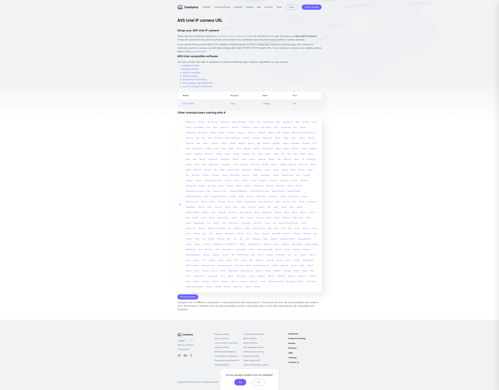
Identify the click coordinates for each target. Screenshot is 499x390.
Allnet (313, 165)
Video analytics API (251, 360)
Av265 (242, 244)
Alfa (279, 159)
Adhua (286, 133)
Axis (236, 260)
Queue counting (221, 338)
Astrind (219, 234)
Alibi (204, 165)
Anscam (221, 202)
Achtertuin (246, 127)
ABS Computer (192, 265)
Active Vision (199, 276)
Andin (290, 186)
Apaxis (261, 207)
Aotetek (252, 207)
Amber (276, 175)
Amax (224, 175)
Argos (308, 218)
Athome (307, 234)
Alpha (222, 170)
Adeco (231, 276)
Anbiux (196, 281)
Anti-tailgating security (253, 347)
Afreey (233, 143)
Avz (204, 260)
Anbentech (258, 186)
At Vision (287, 234)
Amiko (236, 180)
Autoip (189, 244)
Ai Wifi (216, 149)
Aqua (203, 218)
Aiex (224, 149)
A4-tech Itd (213, 122)
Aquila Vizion (223, 218)
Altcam (302, 170)
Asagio (202, 228)
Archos (250, 218)
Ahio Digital (197, 149)
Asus (257, 234)
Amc (298, 175)
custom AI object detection (197, 86)
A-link (235, 165)
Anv (294, 202)
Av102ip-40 (218, 244)
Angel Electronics (219, 196)
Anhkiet (215, 281)
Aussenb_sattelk (287, 239)
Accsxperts (199, 127)
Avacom (267, 244)
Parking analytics (221, 365)
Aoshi (235, 207)
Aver (218, 250)
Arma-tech (233, 223)
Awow (248, 287)
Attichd (221, 239)
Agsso (285, 143)
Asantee (221, 228)
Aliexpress (226, 165)
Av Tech (206, 244)
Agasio (251, 143)
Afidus (224, 143)
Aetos (205, 143)
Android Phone (278, 191)
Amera (199, 180)
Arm (224, 223)
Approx (303, 212)
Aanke (304, 271)
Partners (249, 7)
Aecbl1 (278, 138)
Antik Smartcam (266, 202)
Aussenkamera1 (304, 239)
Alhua (296, 159)
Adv (210, 138)
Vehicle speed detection (225, 352)
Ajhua (276, 154)
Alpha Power (233, 170)
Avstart (227, 287)
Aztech (297, 260)
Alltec (223, 271)
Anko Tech (261, 196)
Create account (311, 7)
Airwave (245, 154)
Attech (211, 239)
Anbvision (280, 186)
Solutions (207, 7)
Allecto (274, 165)
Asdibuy (277, 271)
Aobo (209, 207)
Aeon (294, 138)
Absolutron (287, 122)
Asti (204, 234)
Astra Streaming (276, 281)
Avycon (196, 260)
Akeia (311, 154)
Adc (278, 133)
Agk (258, 143)
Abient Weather (239, 122)
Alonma (208, 170)
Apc (269, 207)
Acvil (223, 276)
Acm (256, 127)
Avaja (276, 244)
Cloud (279, 7)
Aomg (227, 207)
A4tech (201, 122)
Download (238, 7)
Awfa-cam (238, 287)
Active (221, 133)
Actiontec (203, 133)
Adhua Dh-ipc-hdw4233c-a (304, 133)
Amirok (245, 180)
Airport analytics (250, 343)
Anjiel (241, 196)
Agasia (242, 143)
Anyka (268, 271)
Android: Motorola (261, 265)
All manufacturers (188, 297)
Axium (243, 260)
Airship (304, 149)
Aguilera (306, 143)
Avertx (251, 250)
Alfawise (287, 159)
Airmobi (295, 149)
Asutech (265, 234)
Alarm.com (213, 159)
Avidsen (296, 250)
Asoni (297, 228)
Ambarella (265, 175)
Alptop (285, 170)
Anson (231, 202)
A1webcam (190, 122)
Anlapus (225, 281)
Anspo (239, 202)
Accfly (188, 127)
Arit (208, 223)
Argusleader (199, 223)
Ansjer (275, 265)
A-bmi (251, 122)
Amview (304, 180)
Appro (294, 212)
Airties (219, 154)
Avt (295, 255)
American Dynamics (213, 180)
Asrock (314, 228)
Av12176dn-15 (231, 244)
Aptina (195, 218)
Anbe (188, 281)
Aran (242, 218)
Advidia (246, 138)
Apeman (284, 265)
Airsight (313, 149)
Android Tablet (294, 191)
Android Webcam (193, 196)
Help (259, 7)
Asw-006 (276, 234)
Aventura (209, 250)
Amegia (189, 180)
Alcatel (236, 159)
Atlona (301, 281)
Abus (298, 122)
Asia (270, 228)
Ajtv (289, 154)
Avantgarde (297, 244)
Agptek (266, 143)
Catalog (292, 358)
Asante (211, 228)
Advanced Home (232, 138)
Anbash (230, 186)
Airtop (227, 154)
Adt (203, 138)
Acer (215, 127)
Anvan (301, 202)
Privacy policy (183, 349)
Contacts (268, 7)
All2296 (265, 165)
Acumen (231, 133)
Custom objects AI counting (255, 365)
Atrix (197, 239)
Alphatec (258, 170)
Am (187, 175)
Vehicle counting (221, 347)
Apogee (222, 212)
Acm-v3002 (266, 127)
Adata (271, 133)
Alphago (281, 276)
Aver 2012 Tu (228, 250)
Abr (258, 122)
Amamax (196, 175)
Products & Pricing (222, 7)
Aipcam (247, 149)
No (259, 382)
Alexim (271, 159)
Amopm (262, 180)
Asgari (247, 228)
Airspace (198, 154)
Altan (293, 170)
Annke (304, 196)
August (310, 265)
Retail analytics (250, 338)
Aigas (231, 149)
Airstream (209, 154)
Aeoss (302, 138)
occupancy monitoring (194, 79)
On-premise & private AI (253, 334)
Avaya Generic (311, 244)
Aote (243, 207)
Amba (255, 175)
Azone (279, 260)
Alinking (244, 165)
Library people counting (253, 352)
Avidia (287, 250)
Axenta (212, 260)
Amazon (246, 175)
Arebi (302, 265)
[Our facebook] (191, 355)
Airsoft (188, 154)
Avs (289, 255)
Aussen (274, 239)
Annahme (273, 196)
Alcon (244, 159)
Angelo (233, 196)
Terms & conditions (185, 345)
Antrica (286, 202)
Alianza (189, 165)
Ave (200, 250)
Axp (251, 260)
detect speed (190, 76)
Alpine (276, 170)
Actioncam (190, 133)
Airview (236, 154)
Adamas (251, 133)
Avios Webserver (193, 255)
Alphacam (246, 170)
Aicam (252, 276)
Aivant (268, 154)
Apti (187, 218)
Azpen (288, 260)
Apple (256, 212)
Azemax (270, 260)
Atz (241, 239)
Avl (233, 255)
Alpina (267, 170)
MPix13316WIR (188, 104)
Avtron (312, 255)
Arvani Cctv (191, 228)
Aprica (294, 265)
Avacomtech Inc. (225, 265)
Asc (229, 228)
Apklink (300, 207)
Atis (315, 234)
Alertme (262, 159)
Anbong (269, 186)
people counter (191, 65)
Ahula (248, 265)
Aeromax (190, 143)
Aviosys (206, 255)
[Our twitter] (179, 355)
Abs (278, 122)
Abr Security (268, 122)
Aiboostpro (241, 276)
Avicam (278, 250)
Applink (278, 212)
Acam (314, 122)
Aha (314, 143)
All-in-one (303, 165)
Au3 (247, 239)
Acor (276, 127)
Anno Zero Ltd (192, 202)
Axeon (221, 260)
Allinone (292, 165)
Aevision (215, 143)
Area (269, 218)
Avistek (225, 255)
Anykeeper (190, 207)
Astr (211, 234)
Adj (197, 138)
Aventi (209, 287)
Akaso (303, 154)
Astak (188, 234)
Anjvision (250, 196)
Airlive (286, 149)
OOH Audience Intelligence (226, 356)
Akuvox (202, 159)
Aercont (311, 138)
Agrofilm (276, 143)
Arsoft (304, 223)
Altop (310, 170)
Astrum (241, 234)
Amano (206, 175)
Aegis (286, 138)
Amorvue (273, 180)
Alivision (271, 276)
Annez (283, 196)
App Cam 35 (245, 212)
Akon (188, 159)
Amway (202, 186)
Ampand (313, 276)
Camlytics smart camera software (235, 36)
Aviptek (216, 255)
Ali (303, 159)
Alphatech (233, 271)
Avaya (188, 271)
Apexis (284, 207)
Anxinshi (259, 271)
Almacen (197, 170)
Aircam (257, 149)
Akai (295, 154)
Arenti (263, 281)
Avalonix (285, 244)
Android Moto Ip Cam (259, 191)
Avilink (296, 271)
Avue (188, 260)
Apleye (205, 212)
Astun (249, 234)
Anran (212, 202)
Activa (213, 133)
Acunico (241, 133)
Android (299, 186)
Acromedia (286, 127)
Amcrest (307, 175)
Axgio (229, 260)
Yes (240, 382)
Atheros (297, 234)
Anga (206, 196)
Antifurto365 (250, 202)
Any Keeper (312, 202)
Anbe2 (239, 186)
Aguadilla (295, 143)
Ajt (283, 154)
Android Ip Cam (220, 191)
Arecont (286, 218)
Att (204, 239)
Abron (188, 276)
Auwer (197, 244)
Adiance (189, 138)
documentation (198, 51)
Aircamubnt (268, 149)
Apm (214, 212)
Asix (283, 228)
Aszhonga (290, 281)
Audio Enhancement (194, 287)
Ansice (234, 281)
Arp (274, 223)
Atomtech (311, 281)
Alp (215, 170)
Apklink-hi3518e (192, 212)
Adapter (261, 133)
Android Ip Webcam (238, 191)
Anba (221, 186)
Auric (266, 239)
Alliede (283, 165)
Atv (235, 239)
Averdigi (287, 271)
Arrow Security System (288, 223)
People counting (221, 334)
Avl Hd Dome (243, 255)
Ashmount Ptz (259, 228)
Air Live (215, 271)
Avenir (197, 271)
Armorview (246, 223)
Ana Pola (212, 186)
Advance (218, 138)
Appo (286, 212)
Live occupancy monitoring (226, 343)
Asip (277, 228)
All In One (255, 165)
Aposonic (233, 212)
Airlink (278, 149)
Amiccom (302, 276)
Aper (276, 207)
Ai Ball (208, 149)
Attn (229, 239)
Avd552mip (190, 250)
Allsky (188, 170)
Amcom (291, 276)
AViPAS (218, 287)
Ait (253, 154)
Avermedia (241, 250)
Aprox (312, 212)
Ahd (187, 149)
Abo (312, 271)
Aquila (211, 218)
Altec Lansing (247, 271)
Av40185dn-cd (254, 244)
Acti (295, 127)
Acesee (235, 127)
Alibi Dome (213, 165)
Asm (290, 228)
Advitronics (267, 138)
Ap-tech (254, 281)
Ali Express (311, 159)
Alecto (252, 159)
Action (303, 127)
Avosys (270, 255)
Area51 (277, 218)
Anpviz (204, 202)
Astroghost (230, 234)
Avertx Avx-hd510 (264, 250)
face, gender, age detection (198, 83)
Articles (291, 343)
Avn (253, 255)
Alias (197, 165)
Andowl (205, 281)
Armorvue (258, 223)
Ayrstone (260, 260)
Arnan (267, 223)
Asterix (197, 234)
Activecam (213, 276)
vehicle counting (191, 72)
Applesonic (267, 212)
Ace (208, 127)
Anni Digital (294, 196)
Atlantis (189, 239)
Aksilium (261, 276)
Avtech (303, 255)
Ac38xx (306, 122)
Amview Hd (191, 186)
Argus (188, 223)
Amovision (284, 180)
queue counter (190, 69)
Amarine (215, 175)
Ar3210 (234, 218)
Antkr (278, 202)
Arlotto (216, 223)
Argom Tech (298, 218)
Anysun (201, 207)
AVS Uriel (239, 265)
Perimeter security (251, 356)
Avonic (261, 255)
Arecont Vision (208, 265)
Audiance (256, 239)
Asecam (237, 228)
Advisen (256, 138)
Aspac (305, 228)
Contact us (293, 362)
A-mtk (295, 180)
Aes (198, 143)
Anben (248, 186)
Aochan (218, 207)
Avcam (257, 287)
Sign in (292, 7)
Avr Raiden (280, 255)
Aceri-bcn (224, 127)
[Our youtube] (185, 355)
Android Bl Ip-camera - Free (198, 191)
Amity (253, 180)
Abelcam (225, 122)
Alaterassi (225, 159)
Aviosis (206, 271)
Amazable (235, 175)
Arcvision (260, 218)
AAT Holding (308, 260)
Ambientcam (287, 175)
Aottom (243, 281)
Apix (292, 207)
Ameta (228, 180)
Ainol (239, 149)
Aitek (260, 154)
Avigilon (306, 250)
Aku (194, 159)
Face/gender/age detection (226, 360)
